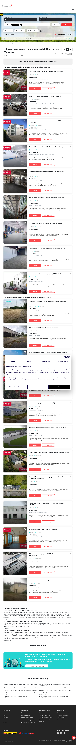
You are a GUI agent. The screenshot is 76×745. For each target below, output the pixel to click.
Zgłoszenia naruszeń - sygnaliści (44, 720)
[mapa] (70, 49)
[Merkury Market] (10, 733)
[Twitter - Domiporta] (64, 733)
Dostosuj (37, 387)
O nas (4, 712)
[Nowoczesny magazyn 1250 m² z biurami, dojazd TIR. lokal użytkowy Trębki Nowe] (15, 412)
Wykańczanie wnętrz (62, 715)
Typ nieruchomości (43, 17)
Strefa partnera (61, 717)
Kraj (5, 22)
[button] (1, 14)
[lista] (67, 49)
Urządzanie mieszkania (63, 712)
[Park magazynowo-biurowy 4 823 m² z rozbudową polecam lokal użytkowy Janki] (15, 232)
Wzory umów (60, 720)
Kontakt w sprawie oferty (28, 717)
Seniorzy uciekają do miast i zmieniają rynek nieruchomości (20, 684)
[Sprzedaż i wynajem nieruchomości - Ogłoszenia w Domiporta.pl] (6, 5)
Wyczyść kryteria (9, 34)
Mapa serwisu (7, 720)
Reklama (5, 717)
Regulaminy (42, 712)
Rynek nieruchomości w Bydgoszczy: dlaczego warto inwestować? (54, 697)
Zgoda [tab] (13, 361)
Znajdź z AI (67, 39)
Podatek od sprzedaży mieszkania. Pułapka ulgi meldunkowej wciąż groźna (16, 697)
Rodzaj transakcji (8, 17)
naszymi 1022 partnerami (17, 369)
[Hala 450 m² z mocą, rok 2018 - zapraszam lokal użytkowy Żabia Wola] (15, 589)
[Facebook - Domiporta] (58, 733)
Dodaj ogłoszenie (25, 712)
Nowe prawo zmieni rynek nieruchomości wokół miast (54, 688)
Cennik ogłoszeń (25, 715)
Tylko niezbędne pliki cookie (16, 387)
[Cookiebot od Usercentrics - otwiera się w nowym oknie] (63, 357)
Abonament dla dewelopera (28, 722)
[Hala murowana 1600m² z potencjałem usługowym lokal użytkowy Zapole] (15, 337)
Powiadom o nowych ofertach (64, 34)
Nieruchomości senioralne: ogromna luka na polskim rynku (20, 688)
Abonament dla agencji (27, 720)
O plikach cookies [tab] (63, 361)
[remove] (18, 25)
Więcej (35, 89)
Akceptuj (59, 387)
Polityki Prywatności (69, 741)
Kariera (5, 715)
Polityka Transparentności (46, 717)
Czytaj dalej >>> (7, 619)
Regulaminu (65, 740)
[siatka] (64, 49)
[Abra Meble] (26, 733)
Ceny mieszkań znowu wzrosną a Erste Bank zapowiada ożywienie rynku (54, 684)
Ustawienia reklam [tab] (46, 361)
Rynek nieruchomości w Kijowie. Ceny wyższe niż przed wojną (19, 693)
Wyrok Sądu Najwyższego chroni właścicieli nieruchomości (20, 690)
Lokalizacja (14, 22)
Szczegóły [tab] (29, 361)
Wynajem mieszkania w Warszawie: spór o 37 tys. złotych (55, 690)
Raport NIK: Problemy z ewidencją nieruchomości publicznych (53, 693)
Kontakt (5, 722)
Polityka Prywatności (44, 715)
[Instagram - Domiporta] (61, 733)
